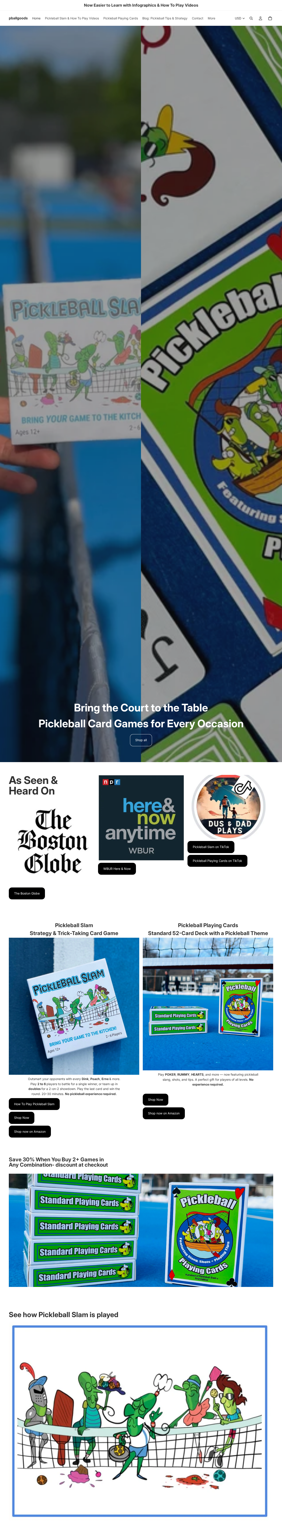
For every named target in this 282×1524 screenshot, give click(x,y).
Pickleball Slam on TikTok (211, 847)
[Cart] (270, 18)
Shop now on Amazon (30, 1131)
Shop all (141, 740)
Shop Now (21, 1117)
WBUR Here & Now (117, 869)
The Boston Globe (27, 893)
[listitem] (211, 18)
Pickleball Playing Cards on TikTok (217, 861)
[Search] (251, 18)
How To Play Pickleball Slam (34, 1104)
